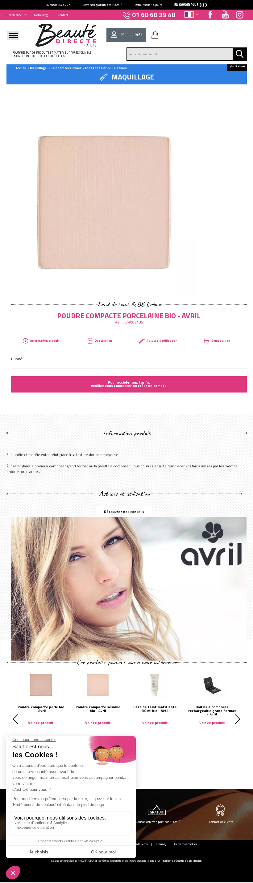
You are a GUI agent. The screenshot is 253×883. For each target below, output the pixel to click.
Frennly (161, 843)
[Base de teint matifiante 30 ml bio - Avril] (155, 684)
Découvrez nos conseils (124, 512)
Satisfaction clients (220, 821)
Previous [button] (15, 719)
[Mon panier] (155, 34)
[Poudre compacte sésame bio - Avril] (98, 684)
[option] (126, 5)
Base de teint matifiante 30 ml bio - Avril (155, 709)
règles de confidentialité (117, 860)
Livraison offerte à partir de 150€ (156, 821)
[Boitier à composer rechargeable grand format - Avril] (212, 684)
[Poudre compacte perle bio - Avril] (41, 684)
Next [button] (237, 719)
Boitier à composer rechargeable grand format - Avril (212, 710)
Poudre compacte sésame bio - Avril (98, 709)
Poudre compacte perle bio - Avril (41, 709)
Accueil (21, 68)
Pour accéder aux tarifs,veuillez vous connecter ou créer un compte (129, 384)
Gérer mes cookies (185, 843)
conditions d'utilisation (156, 860)
